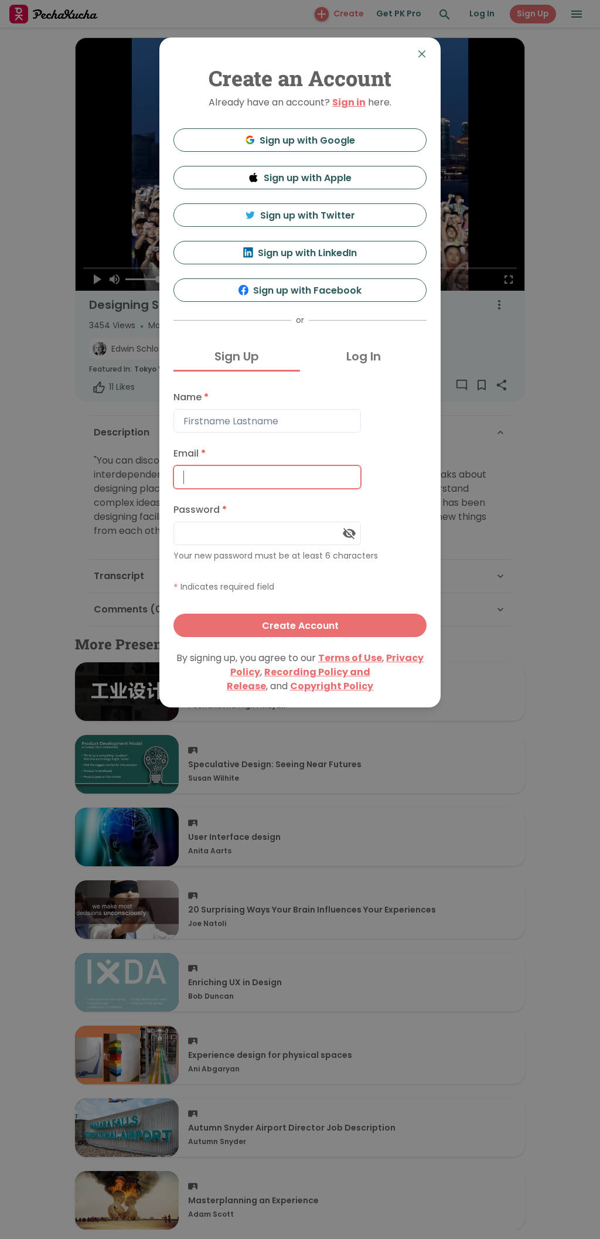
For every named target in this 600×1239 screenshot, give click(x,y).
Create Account (300, 625)
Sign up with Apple (308, 178)
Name (191, 397)
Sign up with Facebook (307, 290)
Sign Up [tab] (236, 356)
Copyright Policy (331, 686)
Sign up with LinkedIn (307, 253)
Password (200, 509)
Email (189, 453)
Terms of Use (350, 658)
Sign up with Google (307, 140)
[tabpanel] (300, 511)
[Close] (421, 54)
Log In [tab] (363, 356)
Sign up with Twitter (307, 215)
